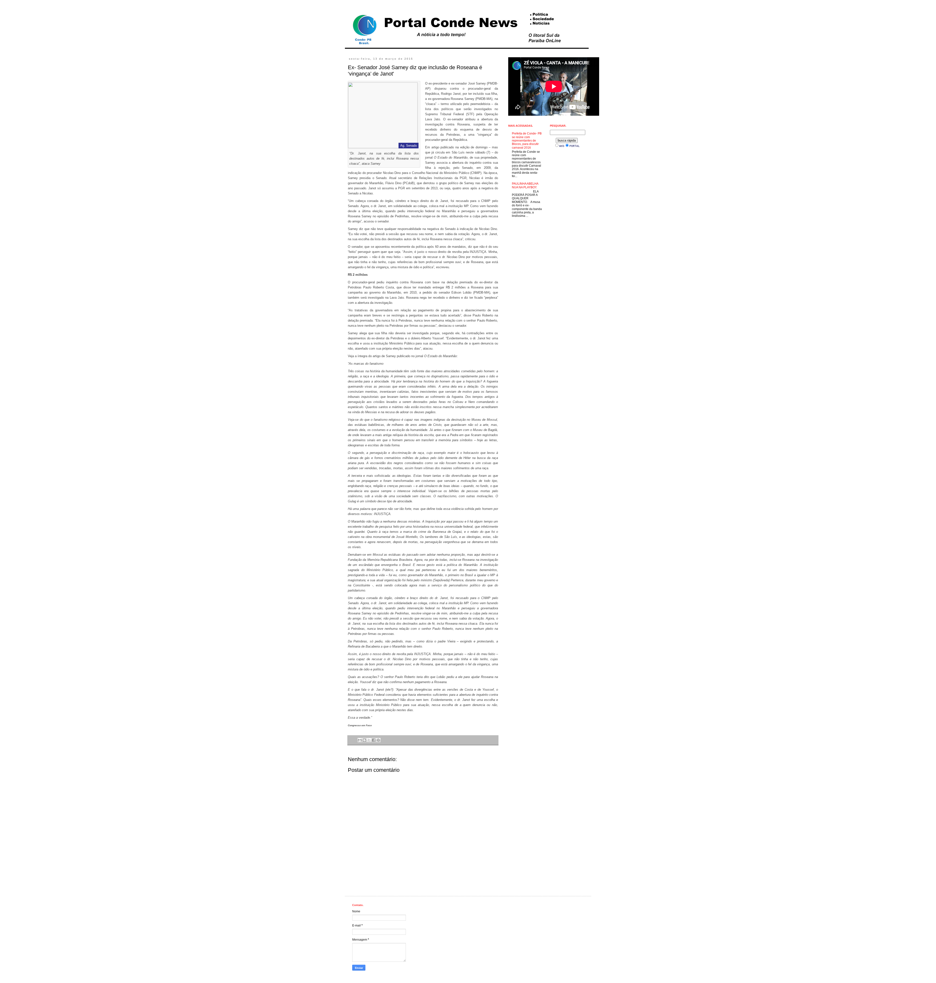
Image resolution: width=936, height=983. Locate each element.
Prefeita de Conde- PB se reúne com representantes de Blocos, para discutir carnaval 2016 (527, 140)
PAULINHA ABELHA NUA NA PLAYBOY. (525, 185)
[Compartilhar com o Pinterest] (378, 740)
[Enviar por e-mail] (359, 740)
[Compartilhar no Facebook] (373, 740)
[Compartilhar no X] (369, 740)
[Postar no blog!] (364, 740)
